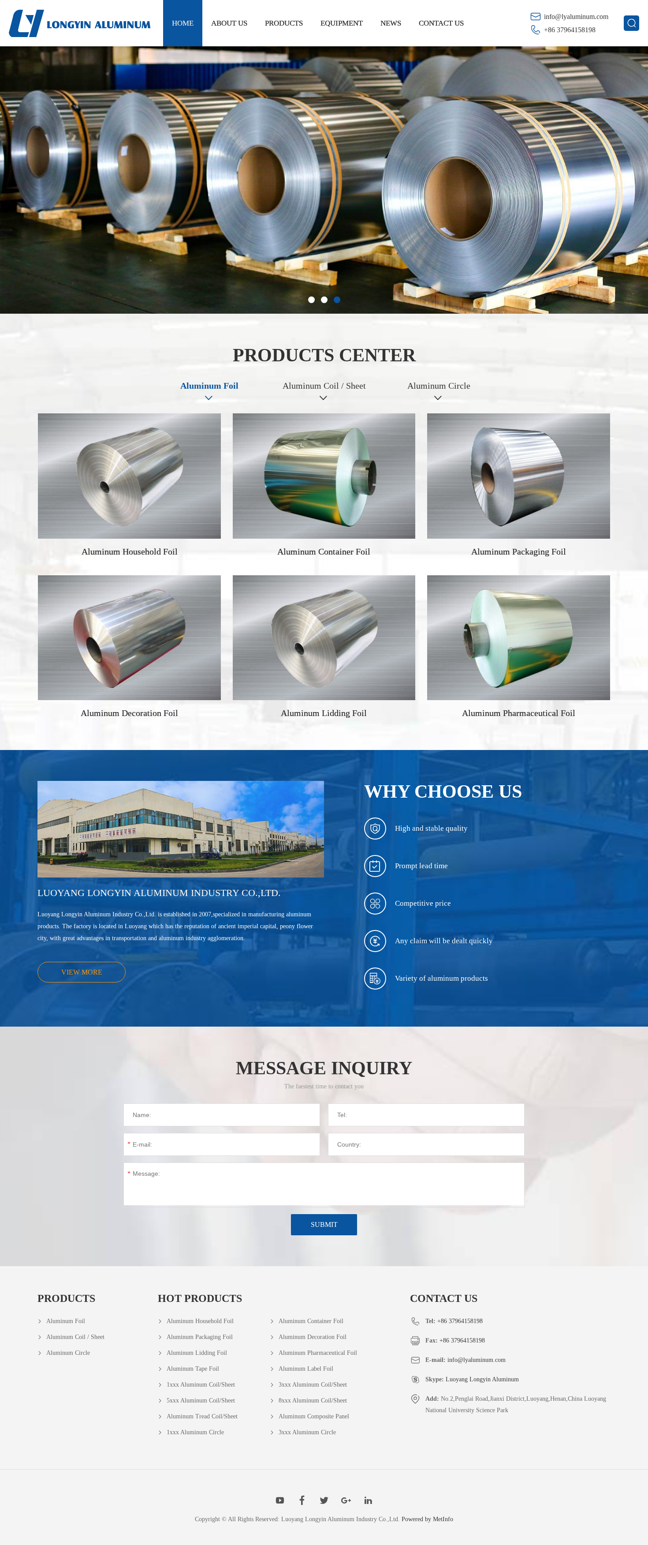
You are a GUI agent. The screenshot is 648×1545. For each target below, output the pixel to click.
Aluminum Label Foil (306, 1368)
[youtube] (280, 1500)
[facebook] (302, 1500)
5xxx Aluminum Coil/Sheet (201, 1400)
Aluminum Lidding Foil (197, 1353)
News (390, 23)
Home (183, 23)
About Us (229, 23)
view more (81, 972)
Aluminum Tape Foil (193, 1368)
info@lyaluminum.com (576, 16)
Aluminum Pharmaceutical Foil (318, 1353)
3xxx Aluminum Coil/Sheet (313, 1384)
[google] (346, 1500)
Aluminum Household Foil (200, 1321)
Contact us (441, 23)
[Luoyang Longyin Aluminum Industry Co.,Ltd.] (80, 23)
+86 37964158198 (570, 30)
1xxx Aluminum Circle (195, 1432)
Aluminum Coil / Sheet (324, 385)
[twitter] (324, 1500)
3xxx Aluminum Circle (307, 1432)
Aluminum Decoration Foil (312, 1337)
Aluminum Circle (438, 385)
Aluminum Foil (209, 385)
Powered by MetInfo (427, 1519)
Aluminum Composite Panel (314, 1416)
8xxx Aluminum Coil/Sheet (313, 1400)
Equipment (341, 23)
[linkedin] (368, 1500)
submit (324, 1224)
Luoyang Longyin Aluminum (482, 1379)
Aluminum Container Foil (311, 1321)
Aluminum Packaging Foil (200, 1337)
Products (284, 23)
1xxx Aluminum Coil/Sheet (201, 1384)
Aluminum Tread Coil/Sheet (202, 1416)
